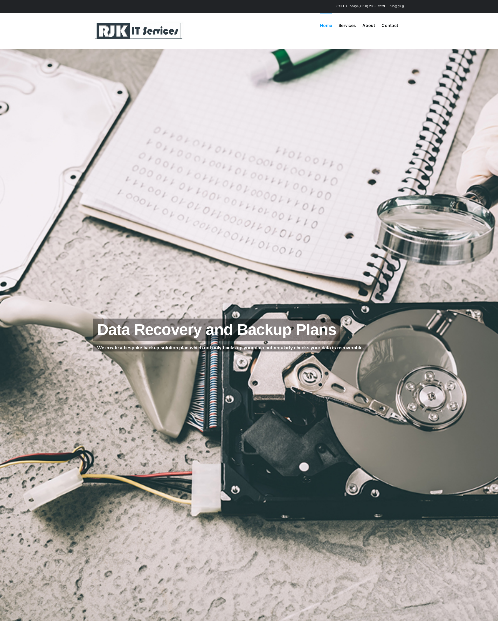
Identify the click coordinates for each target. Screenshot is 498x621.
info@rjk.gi (397, 6)
